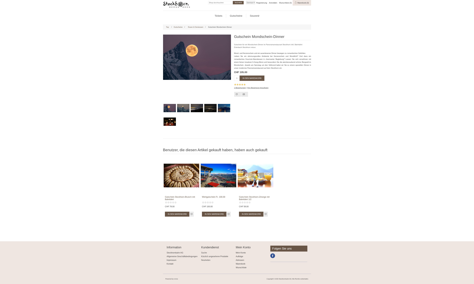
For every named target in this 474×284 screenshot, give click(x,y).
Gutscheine (236, 15)
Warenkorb (240, 264)
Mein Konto (241, 253)
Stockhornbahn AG (175, 253)
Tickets (218, 15)
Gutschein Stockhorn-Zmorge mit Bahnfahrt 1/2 (254, 198)
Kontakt (170, 264)
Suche (204, 253)
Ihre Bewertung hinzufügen (257, 88)
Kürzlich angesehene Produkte (214, 256)
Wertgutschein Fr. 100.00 (213, 197)
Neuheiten (205, 260)
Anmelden (273, 3)
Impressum (171, 260)
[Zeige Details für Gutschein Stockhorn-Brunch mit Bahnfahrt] (181, 175)
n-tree (176, 279)
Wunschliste (241, 267)
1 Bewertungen (240, 88)
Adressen (240, 260)
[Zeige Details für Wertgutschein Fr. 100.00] (218, 175)
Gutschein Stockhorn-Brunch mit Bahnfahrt (180, 198)
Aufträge (239, 256)
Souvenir (254, 15)
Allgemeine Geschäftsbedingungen (182, 256)
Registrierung (261, 3)
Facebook (272, 255)
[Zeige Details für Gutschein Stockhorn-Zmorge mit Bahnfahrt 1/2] (255, 175)
